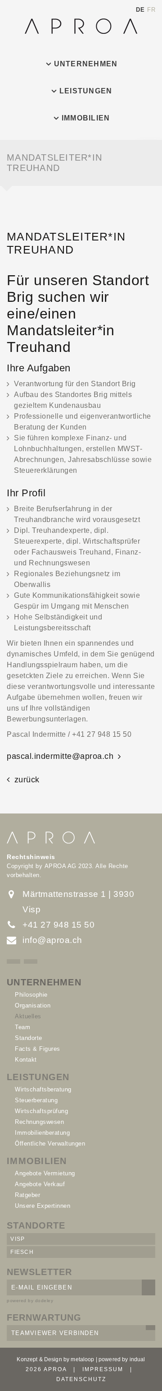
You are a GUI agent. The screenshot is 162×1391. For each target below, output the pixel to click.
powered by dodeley (30, 1300)
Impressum (102, 1369)
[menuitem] (81, 64)
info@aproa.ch (52, 940)
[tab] (81, 64)
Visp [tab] (17, 1239)
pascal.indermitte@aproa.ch (60, 756)
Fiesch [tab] (22, 1252)
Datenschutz (81, 1379)
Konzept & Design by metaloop (55, 1359)
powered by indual (122, 1359)
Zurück (27, 779)
